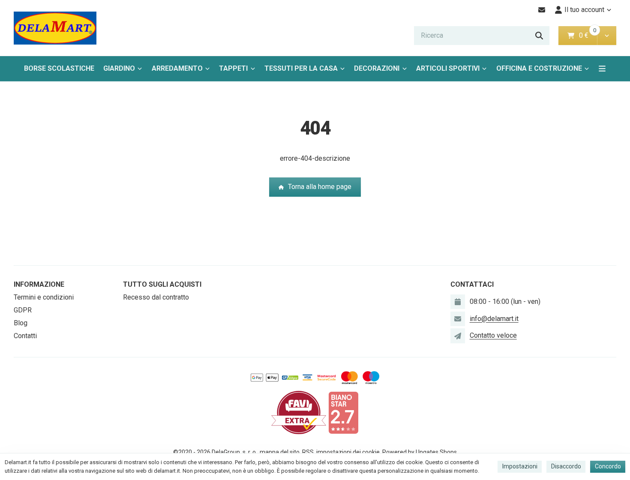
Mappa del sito (280, 452)
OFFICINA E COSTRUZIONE (539, 68)
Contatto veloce (493, 335)
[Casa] (55, 28)
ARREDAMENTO (177, 68)
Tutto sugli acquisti (162, 284)
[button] (606, 35)
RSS (308, 452)
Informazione (39, 284)
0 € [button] (587, 35)
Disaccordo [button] (566, 466)
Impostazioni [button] (519, 466)
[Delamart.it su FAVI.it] (298, 412)
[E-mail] (542, 10)
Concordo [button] (608, 466)
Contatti (25, 336)
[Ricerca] (539, 35)
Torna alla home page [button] (319, 187)
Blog (20, 323)
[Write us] (457, 335)
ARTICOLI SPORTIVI (448, 68)
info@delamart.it (494, 319)
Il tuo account (584, 10)
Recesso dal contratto (156, 297)
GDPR (23, 310)
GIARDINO (119, 68)
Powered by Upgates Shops (419, 452)
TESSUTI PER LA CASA (301, 68)
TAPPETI (233, 68)
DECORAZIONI (376, 68)
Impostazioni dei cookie (348, 452)
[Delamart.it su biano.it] (343, 412)
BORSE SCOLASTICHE (59, 68)
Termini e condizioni (44, 297)
